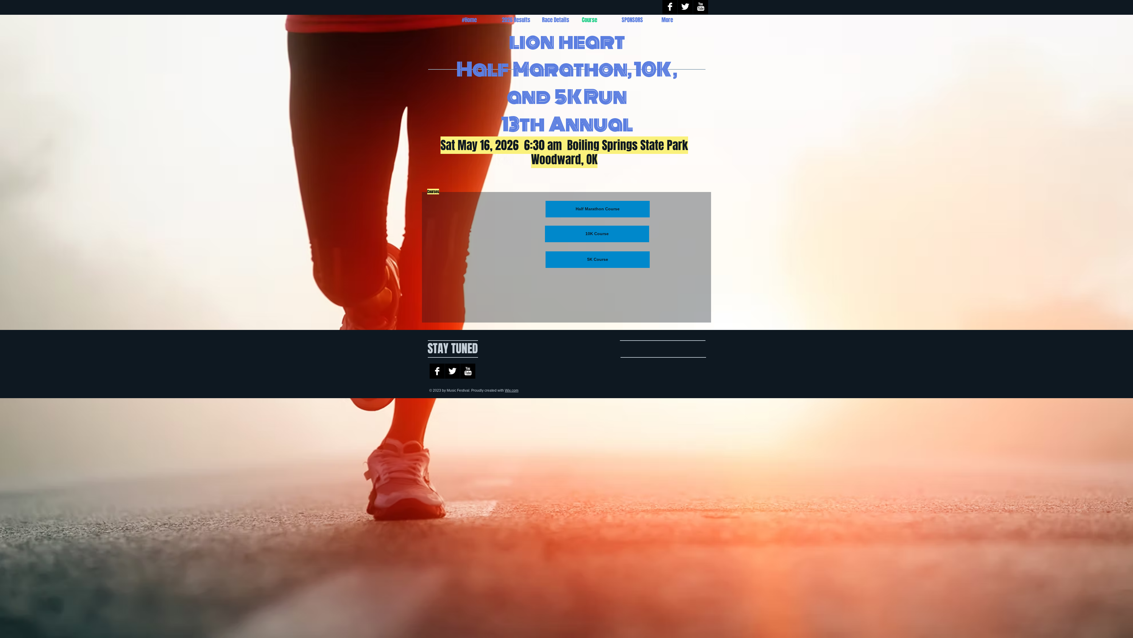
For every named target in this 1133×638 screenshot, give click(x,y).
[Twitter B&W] (452, 371)
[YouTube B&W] (467, 371)
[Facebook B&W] (437, 371)
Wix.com (511, 390)
